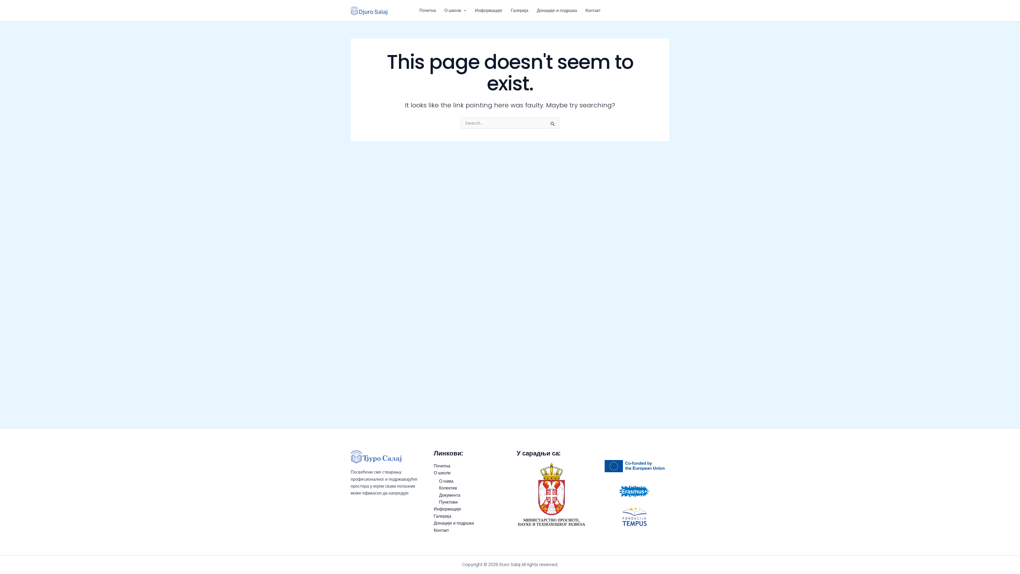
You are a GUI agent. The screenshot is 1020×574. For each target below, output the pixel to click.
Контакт (593, 10)
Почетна (427, 10)
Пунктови (448, 502)
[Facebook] (659, 10)
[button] (463, 10)
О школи (452, 10)
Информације (488, 10)
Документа (449, 495)
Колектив (448, 488)
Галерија (519, 10)
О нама (446, 481)
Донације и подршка (557, 10)
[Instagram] (667, 10)
